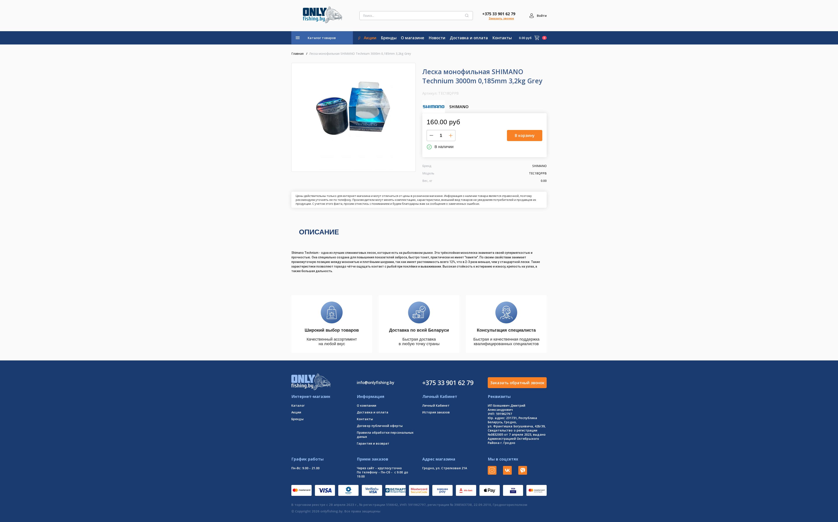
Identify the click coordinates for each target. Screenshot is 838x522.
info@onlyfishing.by (375, 382)
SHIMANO (459, 106)
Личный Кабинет (436, 405)
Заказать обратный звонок (517, 382)
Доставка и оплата (372, 412)
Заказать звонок (501, 18)
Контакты (365, 419)
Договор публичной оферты (380, 426)
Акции (296, 412)
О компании (366, 405)
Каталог (298, 405)
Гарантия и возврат (373, 443)
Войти (542, 16)
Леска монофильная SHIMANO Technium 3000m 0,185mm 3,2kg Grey (360, 53)
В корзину (525, 135)
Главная (297, 53)
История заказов (436, 412)
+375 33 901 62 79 (498, 13)
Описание (319, 232)
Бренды (297, 419)
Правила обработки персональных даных (385, 434)
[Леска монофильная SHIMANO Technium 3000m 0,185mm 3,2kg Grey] (353, 117)
